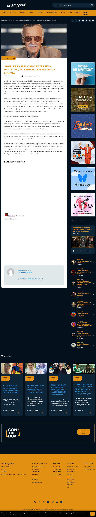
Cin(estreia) (70, 469)
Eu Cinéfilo (70, 474)
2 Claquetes (57, 469)
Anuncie (77, 12)
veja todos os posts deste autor (30, 279)
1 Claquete (56, 467)
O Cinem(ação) (7, 464)
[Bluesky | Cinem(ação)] (83, 178)
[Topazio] (83, 126)
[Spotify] (89, 20)
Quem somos (5, 467)
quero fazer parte (83, 432)
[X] (79, 20)
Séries (70, 12)
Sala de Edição (89, 467)
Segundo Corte (37, 482)
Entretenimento (51, 12)
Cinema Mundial (10, 20)
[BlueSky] (82, 20)
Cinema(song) (71, 472)
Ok (92, 514)
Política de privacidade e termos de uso (13, 474)
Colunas (39, 12)
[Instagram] (72, 20)
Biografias (35, 474)
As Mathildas (36, 472)
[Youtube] (93, 20)
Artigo (63, 12)
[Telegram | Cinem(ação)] (83, 73)
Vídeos (30, 12)
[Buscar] (92, 5)
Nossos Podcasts (39, 464)
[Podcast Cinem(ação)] (83, 152)
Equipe (3, 469)
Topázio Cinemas (89, 469)
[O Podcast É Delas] (83, 204)
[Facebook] (76, 20)
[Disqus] (34, 187)
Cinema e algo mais (72, 467)
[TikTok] (86, 20)
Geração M (35, 469)
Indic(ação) (35, 479)
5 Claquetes (57, 477)
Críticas (22, 12)
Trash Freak (70, 479)
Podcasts (12, 12)
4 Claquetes (57, 474)
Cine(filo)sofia (71, 482)
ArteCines (70, 485)
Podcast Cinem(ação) (38, 467)
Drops (34, 477)
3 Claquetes (57, 472)
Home (5, 12)
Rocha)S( (69, 477)
